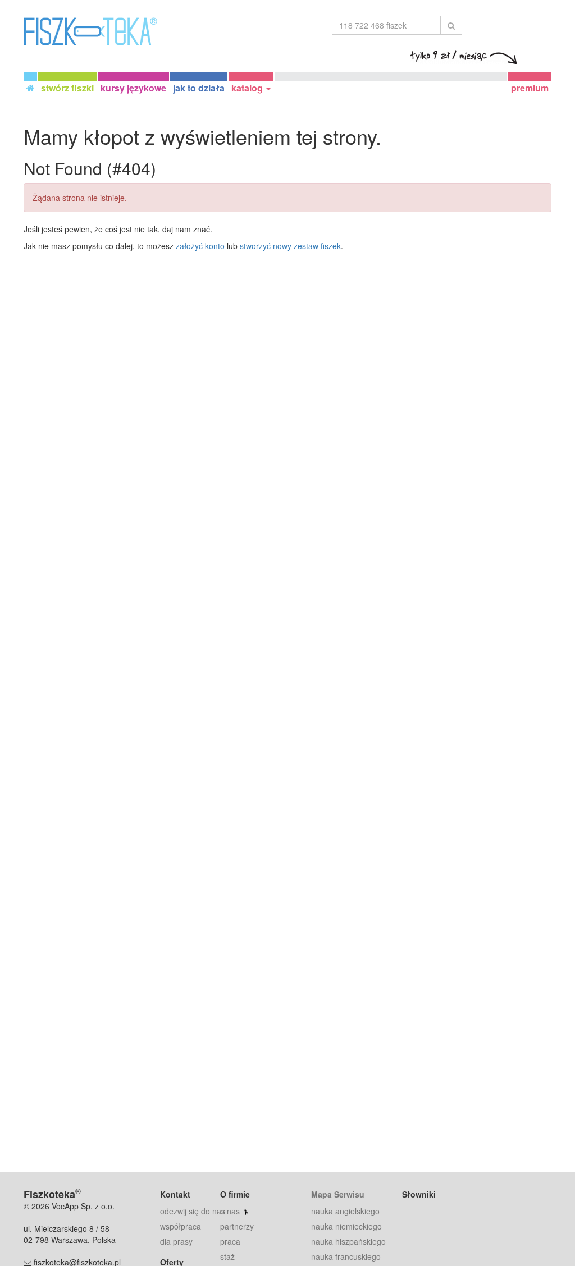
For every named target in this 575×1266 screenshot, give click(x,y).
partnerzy (237, 1226)
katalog (248, 87)
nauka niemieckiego (346, 1226)
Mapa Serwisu (337, 1194)
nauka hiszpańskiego (348, 1241)
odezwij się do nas (192, 1211)
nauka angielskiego (345, 1211)
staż (227, 1256)
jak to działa (199, 87)
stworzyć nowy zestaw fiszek (290, 245)
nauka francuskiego (346, 1256)
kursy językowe (133, 87)
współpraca (180, 1226)
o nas (230, 1211)
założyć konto (200, 245)
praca (230, 1241)
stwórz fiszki (67, 87)
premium (530, 87)
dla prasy (176, 1241)
